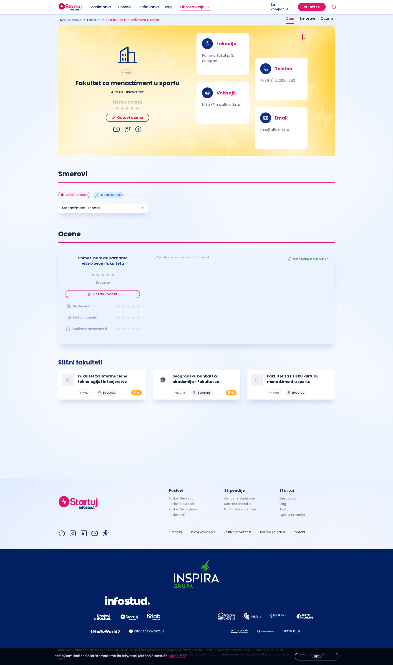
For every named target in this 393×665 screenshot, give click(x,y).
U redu (317, 656)
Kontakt (299, 532)
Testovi (285, 509)
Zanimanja (101, 7)
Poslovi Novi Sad (181, 504)
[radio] (117, 108)
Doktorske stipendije (240, 509)
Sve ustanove (71, 20)
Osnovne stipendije (239, 498)
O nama (175, 532)
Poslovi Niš (177, 514)
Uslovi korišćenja (203, 532)
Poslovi (124, 7)
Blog (167, 7)
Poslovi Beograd (181, 498)
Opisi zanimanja (292, 514)
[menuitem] (104, 7)
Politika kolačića (272, 532)
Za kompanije (279, 6)
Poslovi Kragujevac (183, 509)
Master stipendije (237, 504)
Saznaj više (177, 656)
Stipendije (234, 490)
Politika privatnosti (238, 532)
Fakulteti (94, 20)
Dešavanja (288, 498)
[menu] (181, 7)
